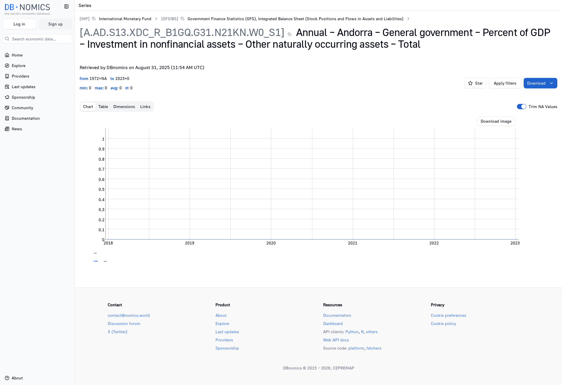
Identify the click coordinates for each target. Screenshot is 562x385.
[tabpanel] (318, 189)
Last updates (227, 331)
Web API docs (336, 339)
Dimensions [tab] (124, 106)
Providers (224, 339)
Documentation (337, 315)
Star (479, 83)
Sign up (55, 23)
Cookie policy (443, 323)
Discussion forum (124, 323)
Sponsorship (227, 347)
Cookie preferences (448, 315)
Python (352, 331)
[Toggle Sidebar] (74, 192)
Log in (19, 23)
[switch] (521, 106)
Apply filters (505, 83)
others (372, 331)
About (221, 315)
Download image (496, 121)
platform (356, 347)
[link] (115, 19)
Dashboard (333, 323)
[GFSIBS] (169, 18)
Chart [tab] (88, 106)
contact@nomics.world (129, 315)
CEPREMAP (343, 367)
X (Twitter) (117, 331)
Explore (222, 323)
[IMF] (85, 18)
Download (536, 83)
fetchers (373, 347)
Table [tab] (103, 106)
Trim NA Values (543, 107)
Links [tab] (145, 106)
